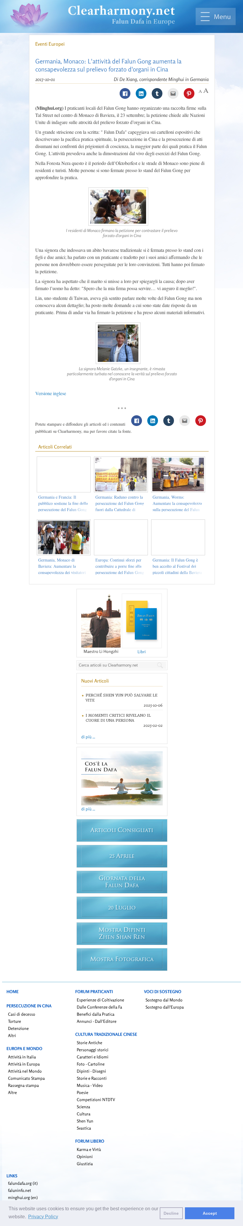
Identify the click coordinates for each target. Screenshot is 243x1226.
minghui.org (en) (23, 1197)
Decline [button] (171, 1213)
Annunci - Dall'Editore (96, 1021)
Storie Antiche (89, 1042)
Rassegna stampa (23, 1085)
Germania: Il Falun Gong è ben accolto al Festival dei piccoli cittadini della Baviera (177, 566)
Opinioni (85, 1156)
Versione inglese (50, 393)
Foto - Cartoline (91, 1063)
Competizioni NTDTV (96, 1099)
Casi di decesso (21, 1014)
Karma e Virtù (89, 1149)
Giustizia (85, 1163)
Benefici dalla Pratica (95, 1014)
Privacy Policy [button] (43, 1216)
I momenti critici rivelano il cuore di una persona (118, 718)
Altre (12, 1092)
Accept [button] (210, 1213)
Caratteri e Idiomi (92, 1056)
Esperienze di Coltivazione (100, 999)
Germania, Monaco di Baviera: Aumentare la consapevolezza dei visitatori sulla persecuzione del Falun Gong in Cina (62, 572)
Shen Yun (85, 1120)
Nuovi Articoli (95, 681)
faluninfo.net (19, 1190)
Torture (14, 1021)
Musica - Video (90, 1085)
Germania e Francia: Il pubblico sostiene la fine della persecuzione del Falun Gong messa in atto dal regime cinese (63, 509)
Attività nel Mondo (25, 1071)
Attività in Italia (22, 1056)
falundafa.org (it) (23, 1183)
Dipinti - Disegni (91, 1071)
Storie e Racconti (92, 1078)
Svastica (84, 1127)
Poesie (82, 1092)
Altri (12, 1035)
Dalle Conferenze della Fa (99, 1006)
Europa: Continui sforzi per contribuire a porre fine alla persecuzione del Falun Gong (119, 566)
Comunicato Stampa (26, 1078)
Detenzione (18, 1028)
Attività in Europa (24, 1063)
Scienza (83, 1106)
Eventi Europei (50, 44)
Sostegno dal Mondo (164, 999)
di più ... (88, 736)
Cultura (83, 1113)
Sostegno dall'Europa (165, 1006)
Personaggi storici (92, 1049)
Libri (142, 651)
